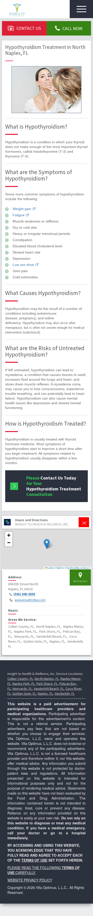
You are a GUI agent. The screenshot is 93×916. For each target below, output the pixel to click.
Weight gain (22, 209)
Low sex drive (23, 265)
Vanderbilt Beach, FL (49, 688)
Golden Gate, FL (24, 693)
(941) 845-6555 (24, 594)
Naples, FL (45, 693)
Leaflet (50, 567)
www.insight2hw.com (30, 600)
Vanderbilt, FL (65, 693)
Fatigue (19, 215)
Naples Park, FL (23, 683)
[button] (47, 544)
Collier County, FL (20, 678)
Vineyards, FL (22, 688)
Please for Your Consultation (53, 486)
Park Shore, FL (47, 683)
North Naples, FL (47, 678)
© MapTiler (59, 567)
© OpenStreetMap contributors (77, 567)
